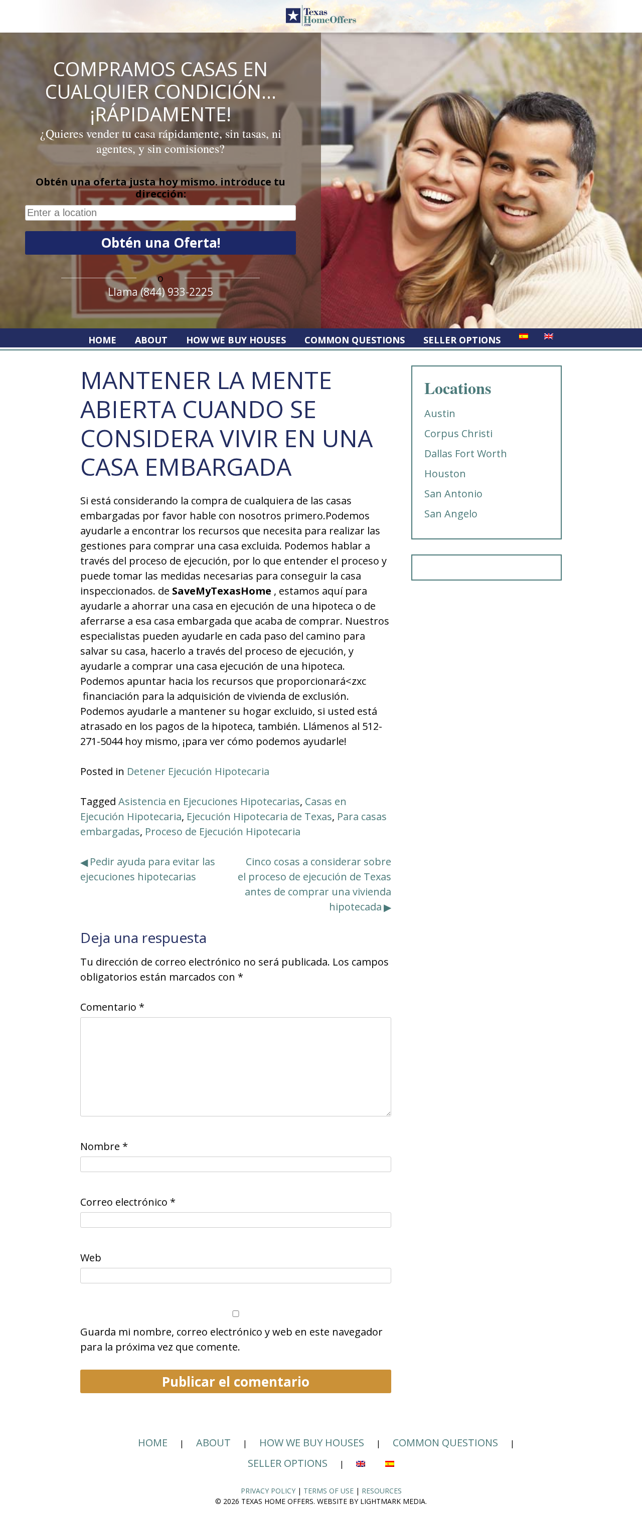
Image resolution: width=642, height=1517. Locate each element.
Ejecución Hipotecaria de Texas (259, 816)
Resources (382, 1490)
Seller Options (462, 340)
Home (102, 340)
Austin (439, 413)
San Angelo (450, 513)
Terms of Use (328, 1490)
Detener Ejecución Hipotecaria (198, 771)
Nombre (104, 1146)
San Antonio (453, 493)
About (151, 340)
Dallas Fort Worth (465, 453)
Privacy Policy (268, 1490)
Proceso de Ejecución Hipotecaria (222, 831)
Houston (445, 473)
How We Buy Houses (236, 340)
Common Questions (354, 340)
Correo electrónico (128, 1202)
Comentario (112, 1007)
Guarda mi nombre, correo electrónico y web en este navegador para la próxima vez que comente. (231, 1339)
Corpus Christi (458, 433)
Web (90, 1257)
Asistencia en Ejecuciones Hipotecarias (209, 801)
